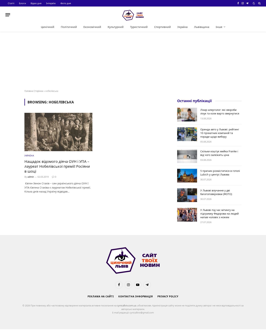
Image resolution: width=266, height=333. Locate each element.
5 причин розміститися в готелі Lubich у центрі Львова (220, 172)
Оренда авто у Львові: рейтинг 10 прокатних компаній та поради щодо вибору (219, 133)
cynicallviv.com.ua (127, 305)
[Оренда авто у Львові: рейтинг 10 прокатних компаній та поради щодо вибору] (187, 134)
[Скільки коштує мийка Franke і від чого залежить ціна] (187, 156)
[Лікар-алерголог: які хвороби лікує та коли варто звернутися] (187, 115)
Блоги (22, 3)
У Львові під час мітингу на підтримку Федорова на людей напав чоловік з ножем (219, 213)
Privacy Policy (167, 296)
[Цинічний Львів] (133, 15)
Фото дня (65, 3)
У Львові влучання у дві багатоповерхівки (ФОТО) (216, 192)
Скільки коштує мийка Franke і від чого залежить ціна (219, 153)
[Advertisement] (133, 60)
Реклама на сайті (101, 296)
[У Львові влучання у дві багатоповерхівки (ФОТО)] (187, 195)
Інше (219, 27)
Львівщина (201, 27)
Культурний (116, 27)
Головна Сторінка (33, 91)
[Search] (259, 3)
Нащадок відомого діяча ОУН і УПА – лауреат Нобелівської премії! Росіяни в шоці (57, 166)
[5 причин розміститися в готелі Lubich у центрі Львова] (187, 176)
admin (31, 176)
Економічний (92, 27)
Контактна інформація (135, 296)
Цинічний (47, 27)
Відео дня (36, 3)
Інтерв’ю (51, 3)
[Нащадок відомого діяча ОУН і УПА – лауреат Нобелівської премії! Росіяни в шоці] (58, 132)
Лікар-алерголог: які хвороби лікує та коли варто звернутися (219, 111)
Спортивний (162, 27)
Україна (182, 27)
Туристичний (139, 27)
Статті (11, 3)
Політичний (69, 27)
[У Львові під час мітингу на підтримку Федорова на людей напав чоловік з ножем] (187, 215)
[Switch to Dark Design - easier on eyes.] (254, 3)
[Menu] (7, 15)
